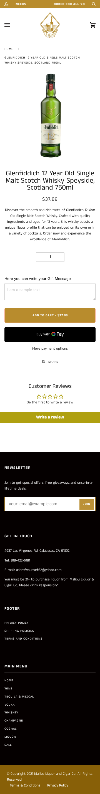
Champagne (13, 720)
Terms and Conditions (23, 638)
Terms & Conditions (25, 785)
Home (8, 49)
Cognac (10, 729)
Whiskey (11, 712)
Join (86, 504)
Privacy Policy (16, 623)
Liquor (10, 737)
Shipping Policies (19, 631)
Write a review (50, 417)
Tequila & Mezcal (19, 696)
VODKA (9, 705)
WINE (8, 688)
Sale (8, 745)
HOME (8, 680)
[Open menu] (12, 25)
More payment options (50, 348)
